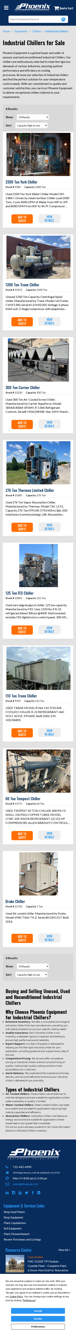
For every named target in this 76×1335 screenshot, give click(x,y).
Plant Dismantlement (17, 1234)
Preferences (38, 1326)
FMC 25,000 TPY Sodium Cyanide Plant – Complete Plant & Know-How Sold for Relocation (48, 1266)
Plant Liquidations (15, 1223)
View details (49, 219)
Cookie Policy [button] (16, 1296)
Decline (38, 1319)
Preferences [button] (29, 1300)
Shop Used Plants (14, 1212)
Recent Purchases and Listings (22, 1239)
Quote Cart (66, 8)
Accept (38, 1311)
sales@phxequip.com (25, 1184)
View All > (64, 1249)
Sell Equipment (13, 1228)
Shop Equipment (13, 1217)
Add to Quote (22, 219)
